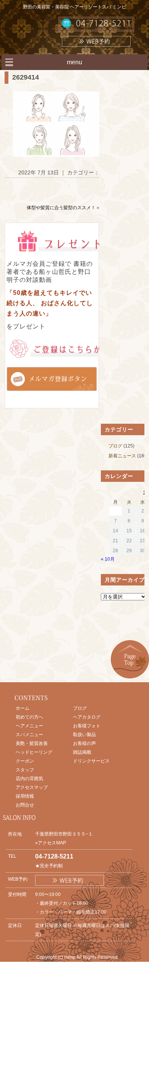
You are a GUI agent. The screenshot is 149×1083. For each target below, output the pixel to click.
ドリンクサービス (91, 761)
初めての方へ (29, 717)
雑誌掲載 (82, 752)
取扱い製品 (84, 734)
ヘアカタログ (86, 717)
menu (74, 62)
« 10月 (108, 559)
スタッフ (25, 769)
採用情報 (25, 796)
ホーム (22, 708)
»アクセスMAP (50, 843)
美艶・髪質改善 (32, 743)
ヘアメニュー (29, 726)
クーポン (25, 761)
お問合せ (25, 805)
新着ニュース (122, 456)
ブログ (115, 446)
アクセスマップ (32, 787)
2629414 (25, 77)
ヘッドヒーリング (34, 752)
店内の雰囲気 (29, 778)
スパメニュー (29, 734)
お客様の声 (84, 743)
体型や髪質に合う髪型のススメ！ (61, 207)
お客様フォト (86, 726)
